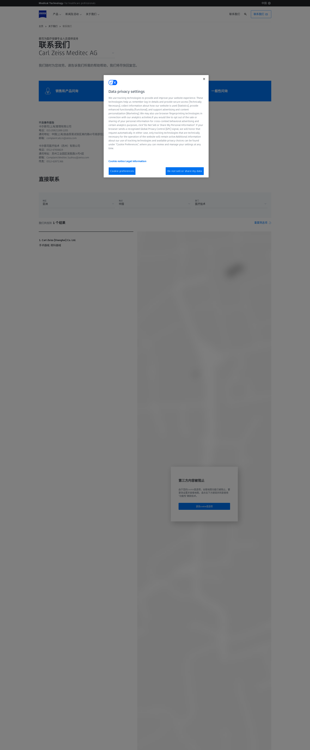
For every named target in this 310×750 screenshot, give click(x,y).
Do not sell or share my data (184, 170)
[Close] (204, 78)
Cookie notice (116, 161)
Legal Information (135, 161)
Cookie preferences (122, 170)
